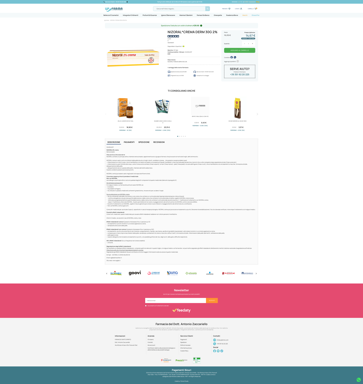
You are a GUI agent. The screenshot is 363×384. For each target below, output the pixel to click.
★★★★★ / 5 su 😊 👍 (245, 2)
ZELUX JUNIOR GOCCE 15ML (125, 121)
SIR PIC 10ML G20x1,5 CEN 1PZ (200, 116)
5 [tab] (185, 136)
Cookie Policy (184, 351)
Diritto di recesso (185, 345)
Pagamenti (129, 142)
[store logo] (123, 9)
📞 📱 (116, 2)
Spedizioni (183, 342)
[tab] (114, 142)
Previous (105, 114)
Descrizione (113, 142)
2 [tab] (179, 136)
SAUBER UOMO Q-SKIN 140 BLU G (163, 122)
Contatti (150, 342)
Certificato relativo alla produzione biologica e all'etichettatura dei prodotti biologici (161, 349)
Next (257, 114)
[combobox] (181, 8)
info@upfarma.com (222, 340)
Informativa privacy (186, 348)
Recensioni (159, 142)
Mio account (151, 345)
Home (107, 20)
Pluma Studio (184, 381)
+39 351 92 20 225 (239, 74)
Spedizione (144, 142)
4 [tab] (183, 136)
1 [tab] (177, 136)
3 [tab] (181, 136)
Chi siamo (151, 339)
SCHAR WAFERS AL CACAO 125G (237, 121)
